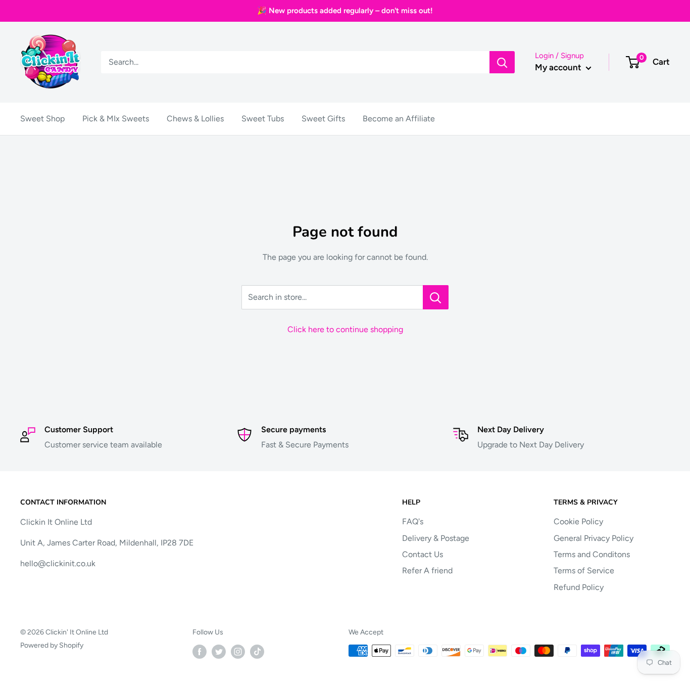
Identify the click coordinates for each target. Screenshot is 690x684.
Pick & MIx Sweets (115, 118)
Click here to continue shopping (345, 329)
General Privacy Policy (593, 538)
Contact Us (422, 554)
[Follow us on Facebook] (199, 652)
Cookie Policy (578, 521)
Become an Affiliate (399, 118)
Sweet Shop (42, 118)
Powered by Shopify (51, 645)
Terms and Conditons (592, 554)
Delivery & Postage (435, 538)
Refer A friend (427, 570)
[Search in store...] (436, 297)
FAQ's (412, 521)
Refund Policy (579, 587)
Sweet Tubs (262, 118)
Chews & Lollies (195, 118)
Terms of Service (584, 570)
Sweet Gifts (323, 118)
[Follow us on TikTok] (257, 652)
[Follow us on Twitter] (219, 652)
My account (559, 67)
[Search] (502, 62)
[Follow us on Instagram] (238, 652)
